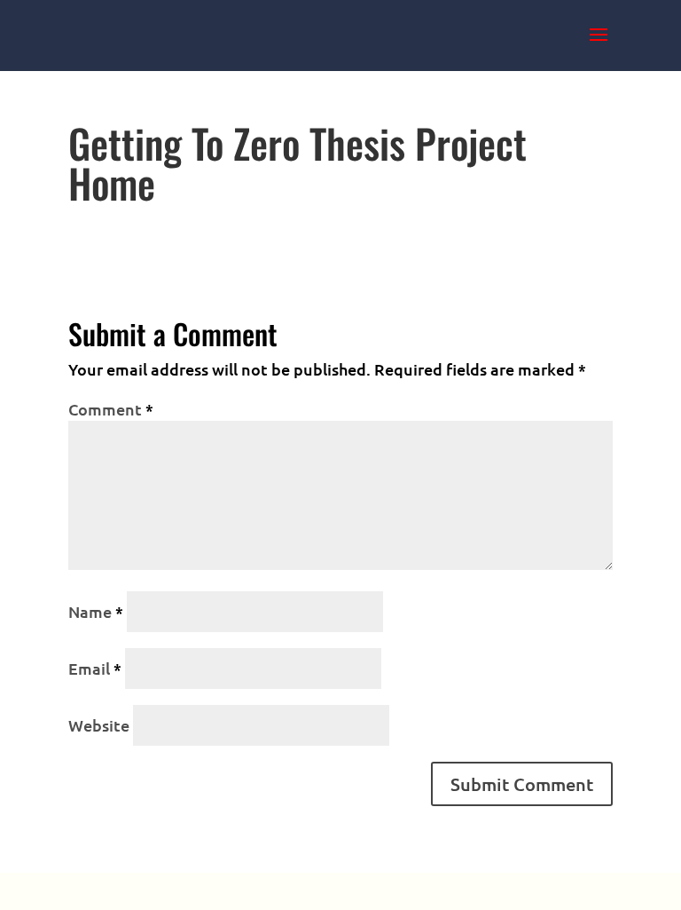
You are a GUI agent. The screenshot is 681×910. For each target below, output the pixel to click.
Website (98, 725)
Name (95, 611)
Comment (110, 409)
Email (94, 668)
